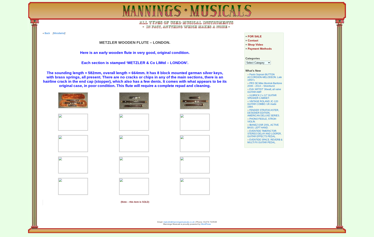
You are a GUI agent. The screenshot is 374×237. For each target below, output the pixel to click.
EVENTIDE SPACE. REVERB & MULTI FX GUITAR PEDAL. (264, 141)
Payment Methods (260, 48)
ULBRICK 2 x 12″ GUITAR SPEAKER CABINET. (262, 96)
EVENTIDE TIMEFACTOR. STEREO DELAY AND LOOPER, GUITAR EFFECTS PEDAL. (264, 134)
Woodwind (59, 33)
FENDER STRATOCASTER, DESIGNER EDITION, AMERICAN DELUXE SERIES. (263, 113)
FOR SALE (255, 36)
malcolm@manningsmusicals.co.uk (178, 222)
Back (47, 33)
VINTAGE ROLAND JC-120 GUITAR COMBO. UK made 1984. (262, 104)
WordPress (206, 224)
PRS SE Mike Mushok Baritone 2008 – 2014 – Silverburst (264, 84)
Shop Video (255, 44)
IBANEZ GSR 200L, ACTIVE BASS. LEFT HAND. (263, 126)
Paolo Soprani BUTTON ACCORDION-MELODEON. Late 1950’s (264, 77)
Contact (253, 40)
